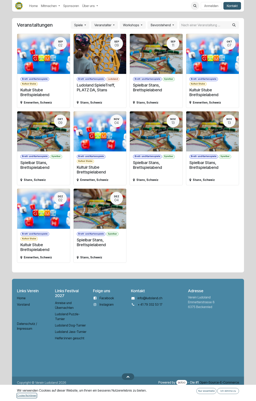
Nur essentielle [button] (206, 390)
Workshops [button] (131, 25)
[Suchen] (234, 25)
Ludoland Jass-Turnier (70, 332)
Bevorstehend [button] (161, 25)
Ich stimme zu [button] (228, 390)
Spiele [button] (79, 25)
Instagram (107, 304)
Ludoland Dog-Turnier (70, 325)
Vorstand (23, 304)
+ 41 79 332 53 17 (150, 304)
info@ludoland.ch (150, 298)
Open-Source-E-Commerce (219, 382)
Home (21, 298)
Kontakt (232, 6)
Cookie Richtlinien (26, 395)
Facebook (107, 298)
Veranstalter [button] (103, 25)
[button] (195, 6)
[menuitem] (33, 6)
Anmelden (211, 6)
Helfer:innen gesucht (69, 338)
